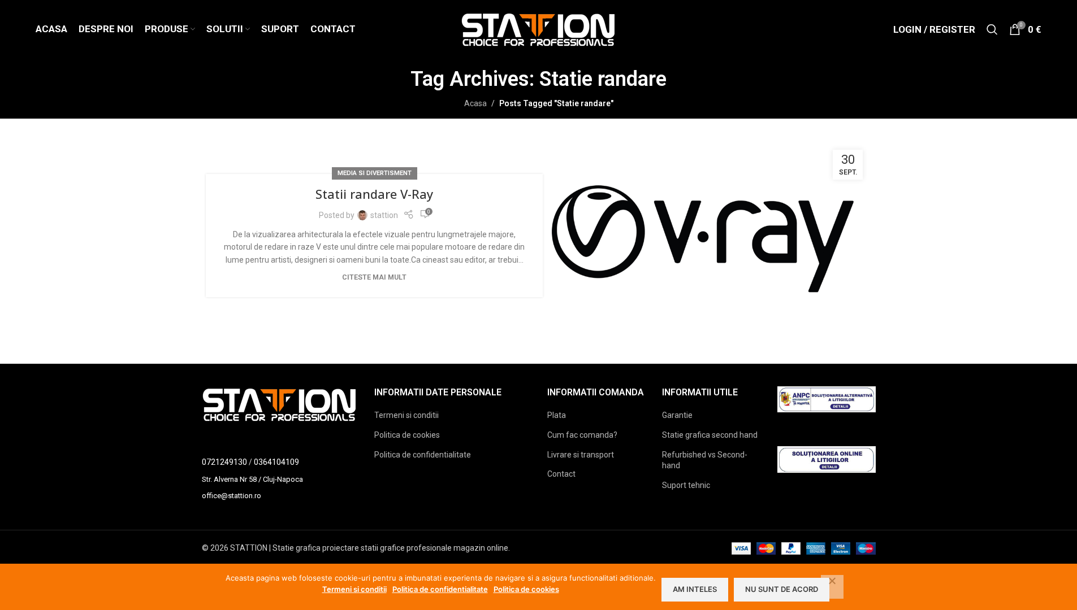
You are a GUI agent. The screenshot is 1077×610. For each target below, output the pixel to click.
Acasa (475, 103)
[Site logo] (538, 28)
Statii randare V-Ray (374, 193)
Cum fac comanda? (582, 434)
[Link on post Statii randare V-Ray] (702, 235)
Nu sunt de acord (781, 589)
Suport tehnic (686, 485)
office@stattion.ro (231, 495)
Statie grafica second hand (710, 434)
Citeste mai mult (374, 277)
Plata (556, 415)
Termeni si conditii (406, 415)
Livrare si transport (580, 454)
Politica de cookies (407, 434)
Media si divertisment (375, 173)
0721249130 (224, 462)
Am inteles (695, 589)
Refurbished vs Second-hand (704, 460)
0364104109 (276, 462)
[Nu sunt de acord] (832, 587)
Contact (561, 473)
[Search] (992, 29)
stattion (384, 215)
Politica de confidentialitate (422, 454)
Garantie (677, 415)
